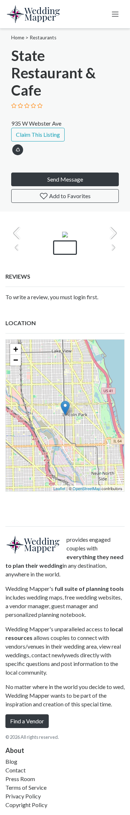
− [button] (15, 360)
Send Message (65, 179)
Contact (15, 770)
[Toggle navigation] (115, 14)
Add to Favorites (69, 195)
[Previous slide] (17, 233)
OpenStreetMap (86, 488)
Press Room (20, 778)
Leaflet (59, 488)
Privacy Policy (23, 796)
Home (17, 37)
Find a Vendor (27, 721)
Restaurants (43, 37)
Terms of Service (26, 787)
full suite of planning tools (89, 588)
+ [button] (15, 349)
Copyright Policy (26, 804)
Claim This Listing (38, 134)
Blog (11, 761)
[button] (17, 148)
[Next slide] (113, 233)
